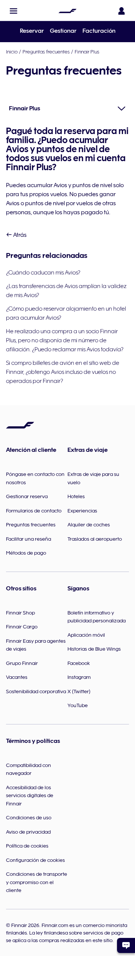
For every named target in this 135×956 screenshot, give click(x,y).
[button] (13, 10)
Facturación (99, 30)
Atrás (19, 235)
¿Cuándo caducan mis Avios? (43, 272)
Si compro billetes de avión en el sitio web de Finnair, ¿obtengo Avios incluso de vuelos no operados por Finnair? (62, 372)
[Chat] (126, 945)
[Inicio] (67, 11)
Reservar (32, 30)
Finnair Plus (87, 52)
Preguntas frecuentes (46, 52)
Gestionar (63, 30)
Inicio (12, 52)
